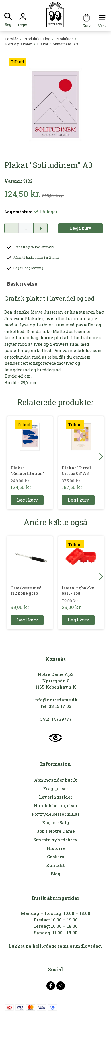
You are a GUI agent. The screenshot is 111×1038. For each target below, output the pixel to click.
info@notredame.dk (55, 700)
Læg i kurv (27, 500)
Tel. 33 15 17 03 (55, 706)
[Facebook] (50, 985)
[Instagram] (60, 985)
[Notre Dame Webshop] (55, 14)
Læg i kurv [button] (80, 228)
